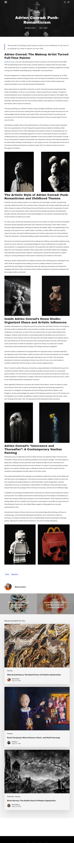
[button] (68, 2)
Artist (7, 574)
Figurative (15, 574)
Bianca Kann (31, 28)
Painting (37, 12)
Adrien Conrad (9, 62)
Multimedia (10, 796)
